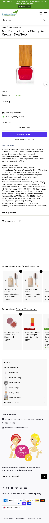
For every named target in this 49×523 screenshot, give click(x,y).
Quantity (6, 101)
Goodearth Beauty (27, 266)
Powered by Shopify (34, 518)
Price (4, 91)
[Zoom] (46, 84)
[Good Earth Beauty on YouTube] (12, 488)
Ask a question (9, 213)
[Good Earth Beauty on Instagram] (3, 488)
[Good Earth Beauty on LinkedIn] (25, 488)
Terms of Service (18, 493)
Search (5, 493)
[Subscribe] (44, 476)
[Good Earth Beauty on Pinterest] (21, 488)
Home (4, 27)
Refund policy (34, 493)
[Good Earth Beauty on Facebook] (7, 488)
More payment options (24, 139)
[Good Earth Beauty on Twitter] (16, 488)
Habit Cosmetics (15, 27)
